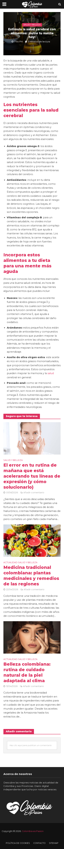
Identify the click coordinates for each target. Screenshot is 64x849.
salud (50, 373)
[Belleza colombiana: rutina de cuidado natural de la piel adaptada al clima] (32, 637)
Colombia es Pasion (33, 831)
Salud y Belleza (32, 25)
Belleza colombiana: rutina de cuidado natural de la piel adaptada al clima (27, 672)
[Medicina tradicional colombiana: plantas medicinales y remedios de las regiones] (32, 540)
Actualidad (10, 562)
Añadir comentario (33, 492)
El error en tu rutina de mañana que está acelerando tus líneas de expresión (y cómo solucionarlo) (31, 475)
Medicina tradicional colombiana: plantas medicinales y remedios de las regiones (31, 575)
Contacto (39, 843)
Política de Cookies (18, 843)
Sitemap (53, 843)
